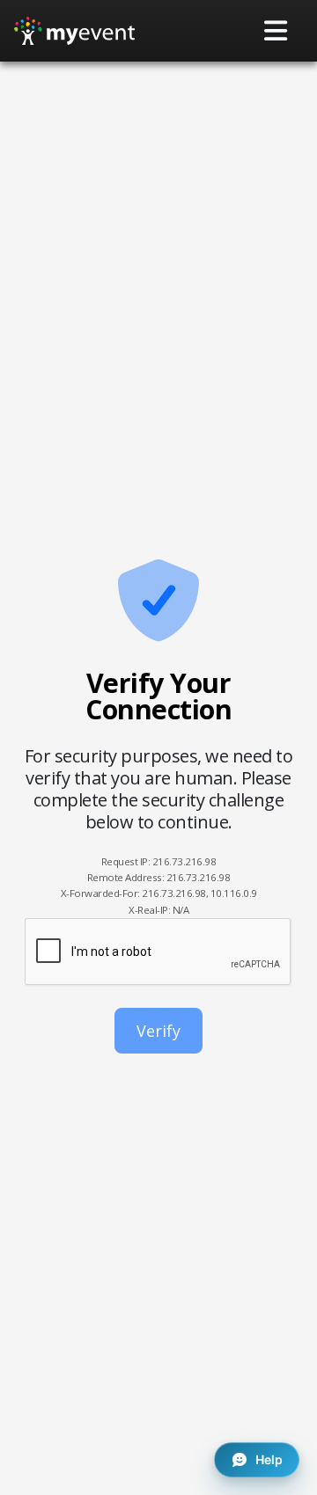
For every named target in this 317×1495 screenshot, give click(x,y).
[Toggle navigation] (276, 30)
